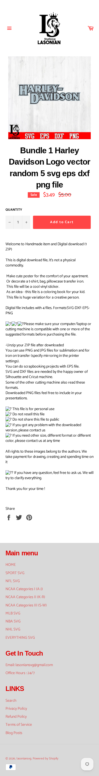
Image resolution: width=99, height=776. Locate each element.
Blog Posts (14, 733)
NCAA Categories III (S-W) (26, 605)
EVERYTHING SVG (20, 638)
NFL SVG (13, 581)
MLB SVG (13, 613)
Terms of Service (19, 725)
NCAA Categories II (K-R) (25, 597)
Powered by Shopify (45, 758)
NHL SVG (13, 629)
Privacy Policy (16, 709)
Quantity (14, 210)
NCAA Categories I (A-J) (24, 589)
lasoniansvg (23, 758)
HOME (11, 565)
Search (11, 701)
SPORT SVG (15, 573)
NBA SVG (13, 621)
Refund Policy (16, 717)
